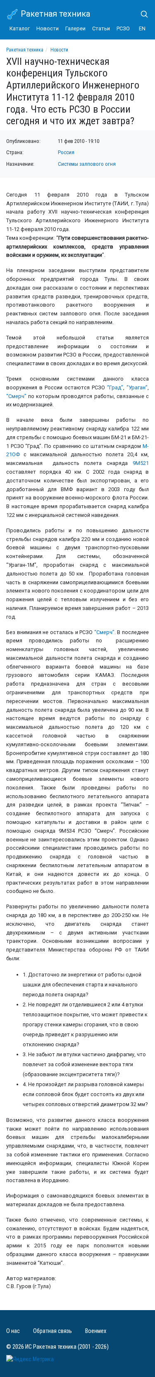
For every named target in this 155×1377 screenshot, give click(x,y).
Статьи (101, 28)
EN (142, 28)
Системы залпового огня (87, 164)
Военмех (95, 1331)
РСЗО (123, 28)
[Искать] (141, 14)
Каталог (20, 28)
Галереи (75, 28)
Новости (47, 28)
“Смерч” (16, 396)
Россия (66, 152)
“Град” (115, 387)
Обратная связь (52, 1331)
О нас (13, 1331)
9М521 (141, 463)
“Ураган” (137, 387)
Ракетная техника (54, 14)
